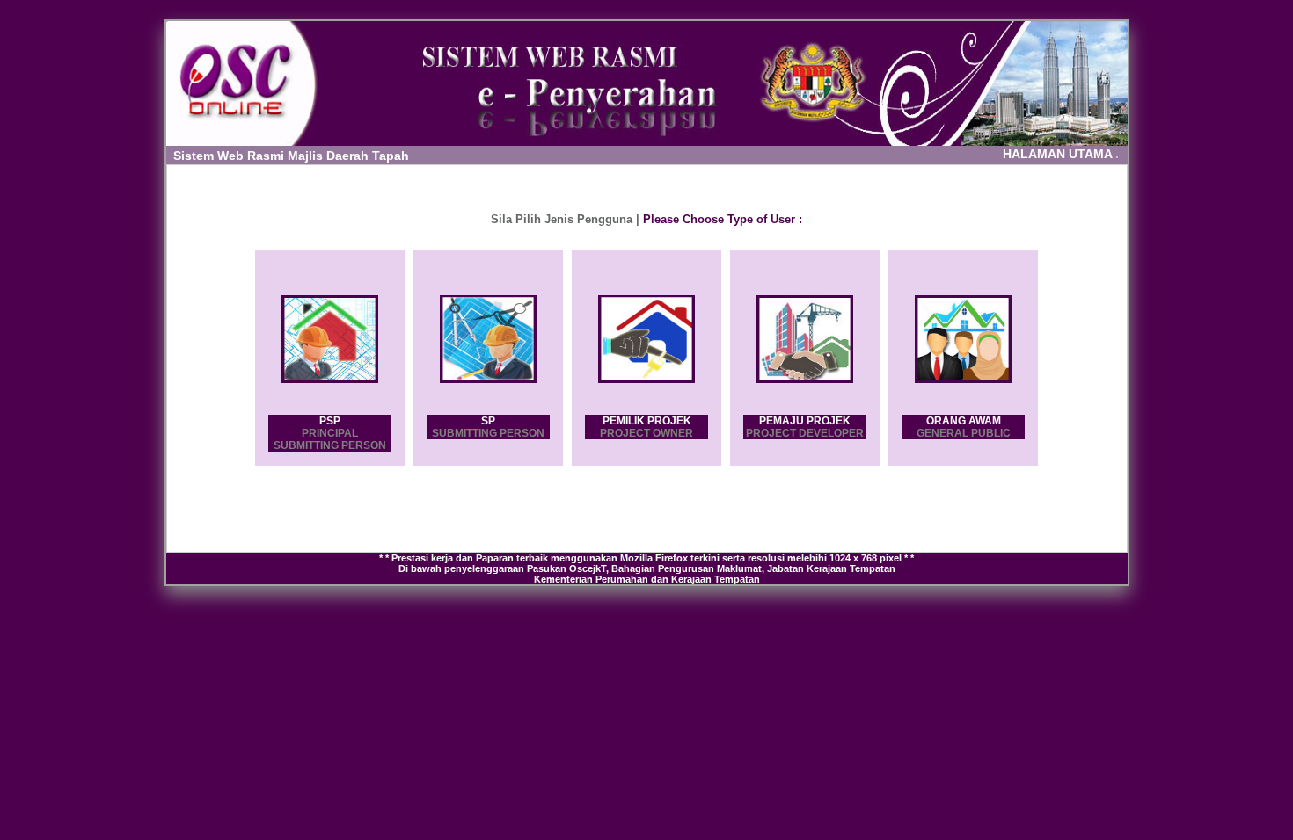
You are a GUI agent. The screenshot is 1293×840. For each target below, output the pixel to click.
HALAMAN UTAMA (1061, 154)
